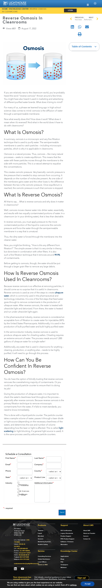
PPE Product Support (67, 539)
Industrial (25, 485)
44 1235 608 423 (22, 548)
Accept (87, 584)
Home (5, 9)
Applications (65, 556)
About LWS (86, 530)
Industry (8, 483)
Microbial (41, 536)
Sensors (40, 539)
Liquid (40, 533)
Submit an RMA (43, 564)
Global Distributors (44, 559)
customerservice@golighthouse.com (26, 563)
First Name (10, 458)
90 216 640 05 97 (24, 555)
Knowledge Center (18, 9)
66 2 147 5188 (24, 557)
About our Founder (89, 533)
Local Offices (42, 562)
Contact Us (86, 539)
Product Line (39, 477)
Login (70, 10)
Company (38, 464)
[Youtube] (22, 569)
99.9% (57, 255)
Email (7, 464)
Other (23, 495)
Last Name (39, 458)
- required (8, 508)
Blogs (62, 559)
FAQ (62, 562)
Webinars (64, 567)
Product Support (66, 536)
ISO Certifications (66, 530)
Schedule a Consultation (18, 454)
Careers (85, 536)
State (7, 477)
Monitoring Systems (44, 541)
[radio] (18, 482)
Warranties (64, 544)
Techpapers (64, 564)
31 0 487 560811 (25, 550)
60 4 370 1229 (24, 559)
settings (73, 585)
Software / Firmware (67, 541)
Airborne (40, 530)
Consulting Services (44, 556)
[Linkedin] (15, 569)
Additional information (43, 483)
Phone (8, 471)
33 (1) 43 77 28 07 (24, 553)
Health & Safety (43, 544)
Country (37, 471)
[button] (95, 3)
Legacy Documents (67, 533)
